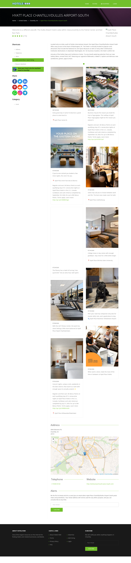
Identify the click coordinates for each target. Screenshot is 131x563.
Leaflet (96, 474)
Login (115, 4)
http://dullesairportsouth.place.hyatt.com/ (100, 484)
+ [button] (53, 439)
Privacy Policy (54, 541)
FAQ (51, 545)
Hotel (17, 104)
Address (17, 49)
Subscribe (57, 510)
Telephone (18, 53)
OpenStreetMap (108, 474)
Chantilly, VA (34, 20)
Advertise (71, 535)
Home (87, 4)
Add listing (71, 538)
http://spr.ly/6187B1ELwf (96, 139)
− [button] (53, 442)
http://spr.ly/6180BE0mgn (61, 200)
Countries (105, 4)
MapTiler (102, 474)
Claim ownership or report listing (24, 60)
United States (23, 20)
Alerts (17, 56)
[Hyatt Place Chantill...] (85, 454)
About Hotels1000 (55, 535)
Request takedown (20, 64)
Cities (95, 4)
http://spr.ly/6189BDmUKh (61, 408)
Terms (52, 538)
